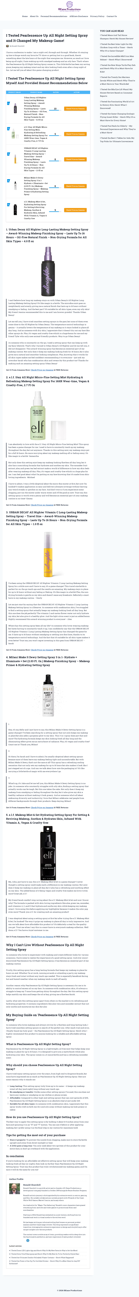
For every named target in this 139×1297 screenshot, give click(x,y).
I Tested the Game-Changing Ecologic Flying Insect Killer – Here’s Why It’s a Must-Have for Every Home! (117, 117)
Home (25, 16)
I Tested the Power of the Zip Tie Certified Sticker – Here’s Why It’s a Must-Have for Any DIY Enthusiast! (44, 1262)
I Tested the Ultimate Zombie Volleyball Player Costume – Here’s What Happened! (42, 1258)
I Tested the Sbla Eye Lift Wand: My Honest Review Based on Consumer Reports (116, 92)
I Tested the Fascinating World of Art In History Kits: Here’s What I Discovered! (117, 104)
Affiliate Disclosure (79, 16)
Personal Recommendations (54, 16)
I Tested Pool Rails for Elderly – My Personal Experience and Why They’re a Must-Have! (118, 129)
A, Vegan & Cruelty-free (33, 822)
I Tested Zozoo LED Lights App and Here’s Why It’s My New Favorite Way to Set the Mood (44, 1250)
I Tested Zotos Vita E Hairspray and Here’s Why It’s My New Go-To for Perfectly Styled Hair (45, 1254)
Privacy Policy (97, 16)
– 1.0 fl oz (37, 524)
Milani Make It (19, 657)
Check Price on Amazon (75, 109)
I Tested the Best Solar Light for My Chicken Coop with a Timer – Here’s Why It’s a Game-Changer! (116, 47)
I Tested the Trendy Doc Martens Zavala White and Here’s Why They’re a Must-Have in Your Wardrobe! (117, 80)
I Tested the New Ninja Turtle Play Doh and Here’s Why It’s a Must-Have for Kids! (118, 68)
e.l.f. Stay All (17, 377)
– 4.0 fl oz (28, 241)
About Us (34, 16)
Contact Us (112, 16)
